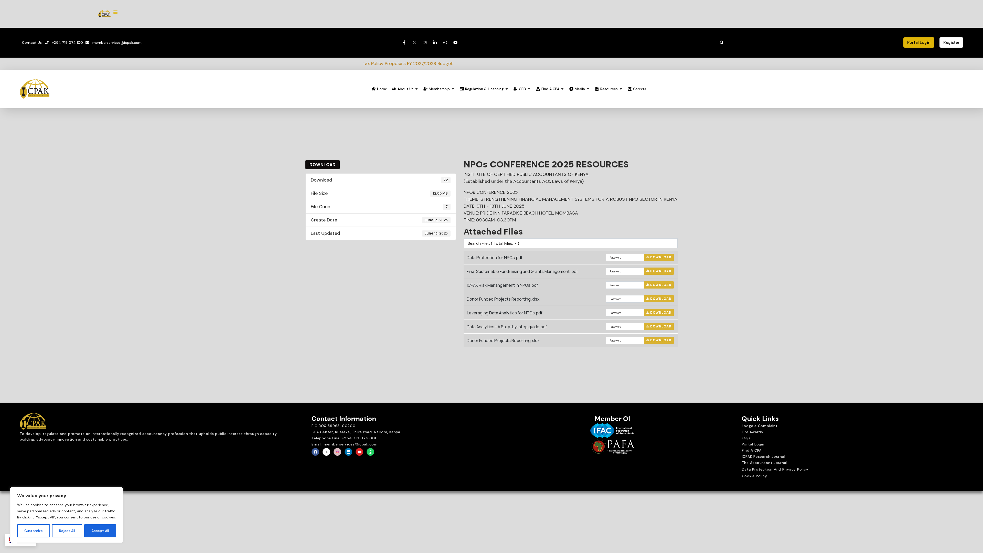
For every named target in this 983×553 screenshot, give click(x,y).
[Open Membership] (453, 89)
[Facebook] (315, 452)
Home (382, 89)
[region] (66, 515)
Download (322, 164)
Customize (33, 530)
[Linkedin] (348, 452)
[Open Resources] (621, 89)
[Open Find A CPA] (562, 89)
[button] (721, 42)
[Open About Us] (416, 89)
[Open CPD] (529, 89)
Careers (639, 89)
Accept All (100, 530)
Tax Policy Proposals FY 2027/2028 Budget (336, 63)
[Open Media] (588, 89)
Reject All (67, 530)
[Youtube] (359, 452)
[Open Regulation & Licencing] (506, 89)
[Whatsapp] (370, 452)
